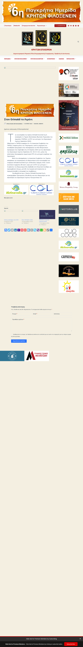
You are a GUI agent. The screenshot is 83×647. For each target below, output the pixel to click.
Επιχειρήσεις (51, 58)
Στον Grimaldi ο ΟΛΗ (27, 219)
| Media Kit (16, 25)
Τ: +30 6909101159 (60, 25)
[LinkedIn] (68, 25)
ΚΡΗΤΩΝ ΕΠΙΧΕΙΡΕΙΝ (41, 49)
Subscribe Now (71, 644)
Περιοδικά (7, 58)
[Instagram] (75, 25)
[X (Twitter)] (73, 25)
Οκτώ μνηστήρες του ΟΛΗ (11, 219)
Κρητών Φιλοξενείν (20, 58)
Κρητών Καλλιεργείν (37, 58)
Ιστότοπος (57, 314)
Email (35, 314)
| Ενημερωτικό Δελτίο (28, 25)
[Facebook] (71, 25)
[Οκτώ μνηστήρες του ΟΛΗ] (12, 214)
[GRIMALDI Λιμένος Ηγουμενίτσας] (47, 214)
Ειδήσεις (61, 58)
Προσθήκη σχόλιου (18, 319)
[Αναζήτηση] (78, 41)
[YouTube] (78, 25)
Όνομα (14, 314)
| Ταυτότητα (7, 25)
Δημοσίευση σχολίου (19, 341)
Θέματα (41, 123)
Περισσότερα (41, 25)
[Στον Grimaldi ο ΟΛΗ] (30, 214)
